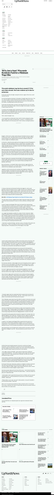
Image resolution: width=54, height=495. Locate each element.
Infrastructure (11, 485)
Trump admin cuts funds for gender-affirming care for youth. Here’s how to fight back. (42, 459)
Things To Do (10, 35)
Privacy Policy (17, 492)
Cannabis (9, 14)
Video (3, 40)
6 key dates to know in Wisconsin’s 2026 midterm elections (43, 155)
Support (9, 492)
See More (50, 429)
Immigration (4, 485)
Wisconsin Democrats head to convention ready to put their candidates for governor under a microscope (23, 416)
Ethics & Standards (4, 492)
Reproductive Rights (5, 489)
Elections (3, 19)
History (3, 34)
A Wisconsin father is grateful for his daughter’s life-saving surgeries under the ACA (43, 173)
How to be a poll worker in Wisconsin (43, 149)
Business (3, 14)
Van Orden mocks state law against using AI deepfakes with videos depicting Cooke (46, 130)
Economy (3, 18)
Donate (50, 0)
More (39, 477)
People (3, 35)
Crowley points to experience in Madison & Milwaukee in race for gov (43, 199)
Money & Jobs (4, 24)
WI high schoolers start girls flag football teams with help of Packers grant (41, 466)
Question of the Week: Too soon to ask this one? (43, 142)
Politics (9, 24)
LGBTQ (9, 23)
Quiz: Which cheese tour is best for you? (43, 136)
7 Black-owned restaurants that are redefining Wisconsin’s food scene (7, 410)
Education (9, 18)
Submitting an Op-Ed (48, 482)
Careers (13, 492)
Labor (3, 23)
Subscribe (45, 0)
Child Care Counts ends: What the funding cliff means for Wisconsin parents (23, 410)
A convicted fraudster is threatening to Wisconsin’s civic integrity (43, 191)
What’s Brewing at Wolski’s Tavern (42, 182)
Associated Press (4, 79)
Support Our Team (48, 481)
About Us (3, 41)
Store (41, 53)
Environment (10, 19)
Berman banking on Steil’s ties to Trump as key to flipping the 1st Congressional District (42, 447)
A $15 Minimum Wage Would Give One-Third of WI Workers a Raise (19, 197)
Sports (3, 28)
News (9, 34)
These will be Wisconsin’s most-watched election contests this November (42, 440)
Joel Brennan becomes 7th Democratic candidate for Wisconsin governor (43, 207)
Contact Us (4, 45)
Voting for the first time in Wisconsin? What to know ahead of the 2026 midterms (42, 453)
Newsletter (9, 41)
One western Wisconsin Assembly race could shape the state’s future (7, 416)
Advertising (4, 47)
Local (20, 53)
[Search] (11, 4)
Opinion (9, 40)
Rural (10, 489)
